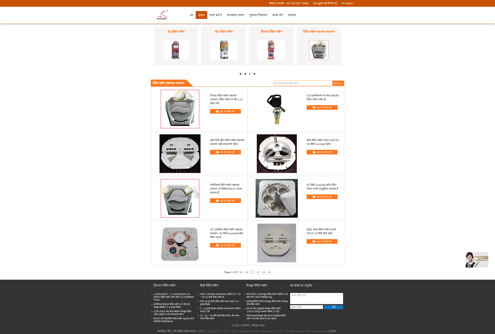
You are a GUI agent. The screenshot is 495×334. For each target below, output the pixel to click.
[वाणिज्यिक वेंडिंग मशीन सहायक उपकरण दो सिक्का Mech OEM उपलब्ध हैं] (180, 198)
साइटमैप (246, 325)
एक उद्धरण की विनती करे (325, 3)
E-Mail (235, 325)
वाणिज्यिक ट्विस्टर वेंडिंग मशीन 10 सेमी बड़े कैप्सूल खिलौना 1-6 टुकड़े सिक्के (172, 305)
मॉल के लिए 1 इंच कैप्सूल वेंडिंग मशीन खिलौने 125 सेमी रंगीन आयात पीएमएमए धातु (267, 295)
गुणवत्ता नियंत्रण (258, 15)
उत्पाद (201, 15)
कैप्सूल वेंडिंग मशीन (223, 31)
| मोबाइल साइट (257, 325)
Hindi (349, 3)
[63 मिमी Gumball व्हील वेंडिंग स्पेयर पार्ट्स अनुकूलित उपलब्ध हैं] (277, 198)
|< (241, 272)
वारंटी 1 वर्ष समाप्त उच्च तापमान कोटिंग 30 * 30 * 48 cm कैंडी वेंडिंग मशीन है (220, 295)
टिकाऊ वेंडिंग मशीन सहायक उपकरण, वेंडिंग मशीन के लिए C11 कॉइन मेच (226, 99)
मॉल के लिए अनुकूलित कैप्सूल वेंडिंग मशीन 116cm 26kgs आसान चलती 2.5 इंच (264, 310)
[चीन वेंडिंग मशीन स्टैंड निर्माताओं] (176, 49)
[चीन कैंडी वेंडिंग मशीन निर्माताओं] (271, 49)
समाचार (292, 15)
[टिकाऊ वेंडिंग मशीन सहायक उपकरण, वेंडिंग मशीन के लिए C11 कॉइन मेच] (180, 109)
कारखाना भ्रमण (235, 15)
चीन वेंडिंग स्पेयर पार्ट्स (184, 331)
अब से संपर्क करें (227, 111)
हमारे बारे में (216, 15)
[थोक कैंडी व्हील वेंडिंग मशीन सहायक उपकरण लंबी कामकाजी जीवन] (180, 153)
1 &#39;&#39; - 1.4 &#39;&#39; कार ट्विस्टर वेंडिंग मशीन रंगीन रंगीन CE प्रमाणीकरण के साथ (174, 297)
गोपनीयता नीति (164, 331)
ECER (332, 331)
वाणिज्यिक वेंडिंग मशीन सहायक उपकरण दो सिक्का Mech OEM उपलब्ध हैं (226, 188)
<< (246, 272)
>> (263, 272)
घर (191, 15)
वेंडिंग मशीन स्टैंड (176, 31)
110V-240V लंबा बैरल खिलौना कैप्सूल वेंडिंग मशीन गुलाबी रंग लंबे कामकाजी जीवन (172, 313)
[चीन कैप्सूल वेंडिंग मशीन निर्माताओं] (223, 49)
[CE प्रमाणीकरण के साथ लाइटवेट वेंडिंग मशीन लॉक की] (277, 109)
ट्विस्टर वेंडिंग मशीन (319, 31)
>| (269, 272)
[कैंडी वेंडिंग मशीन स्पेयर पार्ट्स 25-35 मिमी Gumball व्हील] (277, 153)
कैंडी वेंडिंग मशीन (271, 31)
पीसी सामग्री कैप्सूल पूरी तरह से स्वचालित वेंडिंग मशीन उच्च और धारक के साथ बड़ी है (266, 317)
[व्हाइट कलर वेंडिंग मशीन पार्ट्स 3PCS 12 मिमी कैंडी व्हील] (277, 243)
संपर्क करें (277, 15)
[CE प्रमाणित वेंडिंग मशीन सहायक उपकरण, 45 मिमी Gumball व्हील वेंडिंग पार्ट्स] (180, 243)
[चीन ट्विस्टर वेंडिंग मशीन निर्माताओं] (318, 49)
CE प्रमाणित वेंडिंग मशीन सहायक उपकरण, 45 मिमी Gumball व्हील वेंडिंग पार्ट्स (226, 233)
